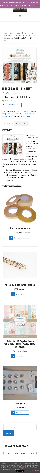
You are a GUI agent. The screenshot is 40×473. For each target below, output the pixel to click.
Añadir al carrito (14, 105)
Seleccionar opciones (21, 238)
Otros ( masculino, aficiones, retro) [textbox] (19, 453)
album (22, 116)
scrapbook (29, 116)
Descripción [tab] (8, 123)
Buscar (8, 433)
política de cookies (28, 468)
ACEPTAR (20, 471)
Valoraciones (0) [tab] (21, 123)
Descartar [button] (36, 5)
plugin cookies (34, 470)
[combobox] (20, 453)
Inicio (5, 33)
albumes (19, 35)
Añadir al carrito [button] (22, 294)
